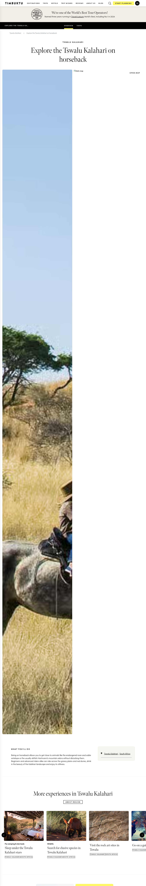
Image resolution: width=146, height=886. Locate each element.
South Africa (125, 753)
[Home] (14, 3)
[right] (142, 835)
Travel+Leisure (77, 16)
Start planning (123, 3)
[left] (4, 835)
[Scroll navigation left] (61, 25)
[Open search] (110, 3)
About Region (73, 802)
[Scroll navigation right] (84, 25)
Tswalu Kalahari (111, 753)
